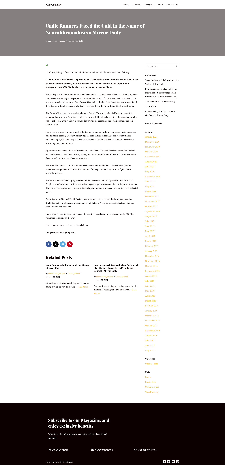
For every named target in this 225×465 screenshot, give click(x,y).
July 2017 (149, 221)
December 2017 (152, 196)
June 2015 (150, 345)
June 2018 (150, 181)
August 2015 (151, 335)
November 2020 (152, 146)
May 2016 (149, 290)
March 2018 (150, 191)
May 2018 (149, 186)
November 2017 (152, 201)
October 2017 (151, 206)
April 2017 (150, 236)
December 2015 (152, 315)
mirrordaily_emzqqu (56, 40)
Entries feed (150, 381)
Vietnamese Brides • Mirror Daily (160, 101)
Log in (148, 376)
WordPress (68, 461)
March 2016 (150, 300)
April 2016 (150, 295)
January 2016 (151, 310)
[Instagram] (177, 461)
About (160, 4)
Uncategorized (74, 273)
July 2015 (149, 340)
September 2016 (152, 270)
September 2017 (152, 211)
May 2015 (149, 350)
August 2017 (151, 216)
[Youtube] (173, 461)
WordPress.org (151, 391)
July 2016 (149, 280)
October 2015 (151, 325)
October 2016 (151, 265)
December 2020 (152, 141)
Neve (48, 461)
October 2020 (151, 151)
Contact (170, 4)
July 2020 (149, 166)
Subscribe (137, 4)
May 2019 (149, 171)
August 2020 (151, 161)
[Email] (63, 244)
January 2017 (151, 250)
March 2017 (150, 240)
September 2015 (152, 330)
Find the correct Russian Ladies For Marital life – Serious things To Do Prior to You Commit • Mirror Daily (116, 268)
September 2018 (152, 176)
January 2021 (151, 136)
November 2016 (152, 260)
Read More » (84, 286)
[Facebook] (49, 244)
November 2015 (152, 320)
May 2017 (149, 231)
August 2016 (151, 275)
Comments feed (152, 386)
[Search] (177, 4)
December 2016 (152, 255)
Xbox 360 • (150, 106)
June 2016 (150, 285)
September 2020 (152, 156)
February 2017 (152, 246)
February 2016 (152, 305)
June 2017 (150, 226)
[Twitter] (56, 244)
